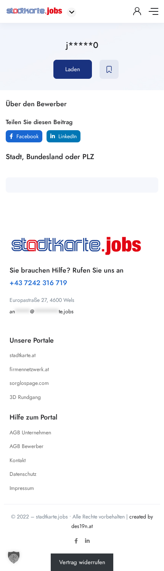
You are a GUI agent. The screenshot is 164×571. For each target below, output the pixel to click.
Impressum (22, 488)
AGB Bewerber (26, 446)
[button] (13, 557)
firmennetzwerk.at (29, 369)
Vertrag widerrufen (82, 562)
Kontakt (18, 460)
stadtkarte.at (22, 355)
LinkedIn (67, 136)
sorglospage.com (29, 383)
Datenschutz (23, 474)
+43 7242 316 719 (38, 283)
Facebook (27, 136)
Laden (72, 69)
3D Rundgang (25, 397)
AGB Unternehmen (30, 432)
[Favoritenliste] (109, 69)
